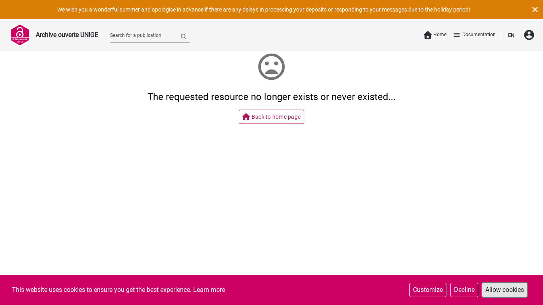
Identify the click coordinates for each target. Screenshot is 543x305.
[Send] (184, 36)
